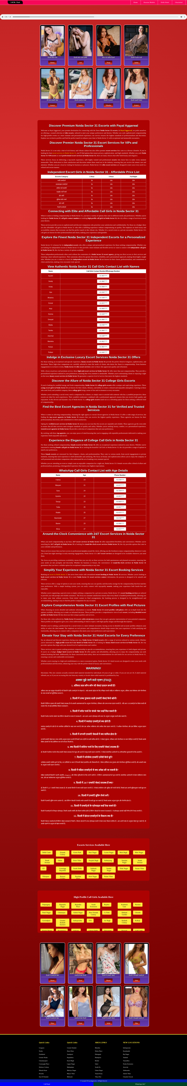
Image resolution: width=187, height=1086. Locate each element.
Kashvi (136, 105)
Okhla (60, 860)
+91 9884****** (103, 281)
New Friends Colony (93, 914)
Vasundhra (126, 1061)
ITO (90, 921)
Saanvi (80, 105)
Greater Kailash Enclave (62, 923)
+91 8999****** (103, 286)
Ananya (52, 105)
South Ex (98, 1067)
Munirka (97, 1048)
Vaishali (125, 1057)
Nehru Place (98, 1051)
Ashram (76, 931)
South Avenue (139, 861)
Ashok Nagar (78, 913)
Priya (52, 1023)
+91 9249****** (103, 314)
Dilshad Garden (124, 914)
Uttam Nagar (99, 1070)
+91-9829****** (120, 501)
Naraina (138, 905)
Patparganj (46, 905)
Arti (80, 62)
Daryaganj (107, 931)
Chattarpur (61, 913)
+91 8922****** (103, 341)
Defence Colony (44, 1067)
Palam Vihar (108, 876)
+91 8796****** (103, 325)
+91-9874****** (120, 496)
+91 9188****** (103, 336)
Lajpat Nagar (71, 1064)
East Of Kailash (43, 1077)
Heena (52, 980)
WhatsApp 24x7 (140, 1084)
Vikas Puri (98, 1077)
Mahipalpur (70, 1067)
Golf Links (139, 931)
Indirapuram (127, 1048)
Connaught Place (44, 1064)
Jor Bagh (107, 921)
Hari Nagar (93, 852)
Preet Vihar (77, 860)
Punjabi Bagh (93, 860)
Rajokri (106, 905)
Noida (41, 1051)
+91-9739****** (120, 518)
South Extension (93, 906)
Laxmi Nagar (108, 852)
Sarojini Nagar (124, 861)
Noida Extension (128, 1064)
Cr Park (107, 913)
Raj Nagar (126, 1054)
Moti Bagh (123, 852)
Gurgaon (41, 1048)
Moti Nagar (139, 852)
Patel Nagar (46, 913)
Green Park (77, 852)
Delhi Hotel (165, 2)
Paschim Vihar (78, 877)
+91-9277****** (120, 485)
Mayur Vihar (71, 1073)
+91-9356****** (120, 523)
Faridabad (42, 1054)
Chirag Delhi (93, 931)
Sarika (136, 62)
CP (43, 868)
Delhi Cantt (46, 852)
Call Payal (47, 1084)
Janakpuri (70, 1054)
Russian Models (149, 2)
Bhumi (108, 980)
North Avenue (47, 861)
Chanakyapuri (43, 1061)
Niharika (108, 105)
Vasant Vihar (139, 868)
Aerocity (125, 1067)
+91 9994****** (103, 330)
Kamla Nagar (47, 931)
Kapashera (70, 1057)
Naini (80, 980)
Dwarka (41, 1073)
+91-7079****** (120, 490)
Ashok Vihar (127, 1073)
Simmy (52, 62)
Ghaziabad (179, 2)
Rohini (97, 1061)
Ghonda (138, 913)
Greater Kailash (71, 1048)
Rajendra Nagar (62, 906)
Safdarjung (108, 860)
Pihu (136, 1023)
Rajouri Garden (62, 877)
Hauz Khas (70, 1051)
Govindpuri (46, 921)
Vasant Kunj (98, 1073)
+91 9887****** (103, 347)
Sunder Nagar (108, 869)
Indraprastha (77, 921)
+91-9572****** (120, 529)
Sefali (108, 1023)
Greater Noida (43, 1057)
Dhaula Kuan (43, 1070)
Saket (96, 1064)
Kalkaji (137, 921)
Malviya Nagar (71, 1070)
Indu (136, 980)
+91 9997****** (103, 276)
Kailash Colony (124, 922)
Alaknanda (126, 1070)
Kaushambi (126, 1051)
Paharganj (98, 1054)
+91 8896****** (103, 319)
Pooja (108, 62)
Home (136, 2)
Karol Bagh (70, 1061)
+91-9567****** (120, 507)
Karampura (62, 931)
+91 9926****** (103, 308)
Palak (80, 1023)
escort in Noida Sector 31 (58, 574)
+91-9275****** (120, 512)
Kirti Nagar (93, 876)
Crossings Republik (62, 869)
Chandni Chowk (128, 1077)
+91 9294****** (103, 292)
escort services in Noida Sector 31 (64, 153)
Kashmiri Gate (124, 906)
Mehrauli (69, 1077)
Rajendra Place (78, 906)
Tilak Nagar (124, 868)
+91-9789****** (120, 480)
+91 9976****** (103, 303)
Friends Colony (62, 853)
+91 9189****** (103, 297)
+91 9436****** (103, 352)
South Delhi (77, 868)
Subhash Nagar (93, 869)
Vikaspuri (45, 876)
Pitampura (98, 1057)
